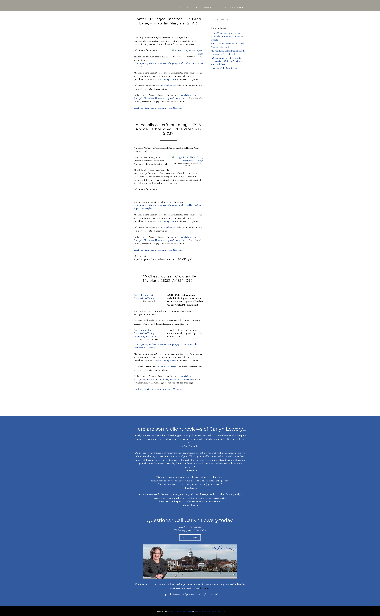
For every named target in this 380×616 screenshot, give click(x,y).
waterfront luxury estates (164, 79)
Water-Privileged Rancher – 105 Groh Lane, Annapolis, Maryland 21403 (168, 21)
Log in (224, 611)
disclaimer (205, 588)
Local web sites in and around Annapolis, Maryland (158, 108)
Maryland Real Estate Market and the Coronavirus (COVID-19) (228, 52)
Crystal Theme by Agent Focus (180, 611)
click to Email (190, 537)
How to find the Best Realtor (224, 68)
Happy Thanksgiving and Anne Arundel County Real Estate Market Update (228, 37)
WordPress (216, 611)
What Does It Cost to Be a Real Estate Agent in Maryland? (228, 45)
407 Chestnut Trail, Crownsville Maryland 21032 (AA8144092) (168, 278)
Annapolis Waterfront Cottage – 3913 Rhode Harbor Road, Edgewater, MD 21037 (168, 129)
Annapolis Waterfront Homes (148, 98)
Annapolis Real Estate (187, 95)
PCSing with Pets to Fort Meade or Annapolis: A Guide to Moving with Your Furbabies (228, 61)
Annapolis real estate (165, 85)
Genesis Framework (202, 611)
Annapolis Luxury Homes (175, 98)
